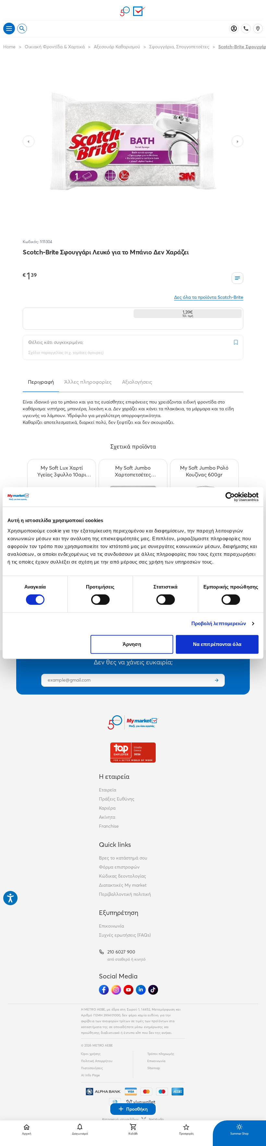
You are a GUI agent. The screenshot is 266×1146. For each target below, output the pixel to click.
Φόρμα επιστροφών (119, 867)
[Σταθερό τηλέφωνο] (246, 28)
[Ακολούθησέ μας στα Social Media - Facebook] (104, 990)
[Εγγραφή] (217, 680)
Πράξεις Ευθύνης (116, 799)
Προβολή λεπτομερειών (218, 623)
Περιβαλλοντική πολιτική (125, 894)
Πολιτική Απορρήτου (97, 1061)
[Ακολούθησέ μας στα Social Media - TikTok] (153, 990)
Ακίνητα (107, 817)
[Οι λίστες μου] (237, 278)
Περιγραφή (41, 382)
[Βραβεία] (133, 752)
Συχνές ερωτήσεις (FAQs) (125, 935)
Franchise (109, 826)
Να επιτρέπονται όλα (217, 644)
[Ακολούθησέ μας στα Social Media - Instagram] (116, 990)
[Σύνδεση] (234, 28)
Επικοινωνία (111, 926)
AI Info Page (90, 1075)
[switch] (100, 599)
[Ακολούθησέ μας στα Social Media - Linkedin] (141, 990)
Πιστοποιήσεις (92, 1068)
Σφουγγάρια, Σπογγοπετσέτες (179, 47)
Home (9, 47)
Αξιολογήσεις (137, 382)
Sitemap (153, 1068)
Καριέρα (107, 808)
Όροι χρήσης (91, 1054)
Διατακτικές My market (123, 885)
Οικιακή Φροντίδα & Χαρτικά (55, 47)
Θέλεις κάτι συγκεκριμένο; (55, 342)
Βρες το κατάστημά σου (123, 858)
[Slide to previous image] (28, 141)
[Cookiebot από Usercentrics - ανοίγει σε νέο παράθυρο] (230, 497)
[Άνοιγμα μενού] (9, 28)
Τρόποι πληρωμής (160, 1054)
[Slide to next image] (237, 141)
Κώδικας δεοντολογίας (122, 876)
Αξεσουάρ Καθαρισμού (117, 47)
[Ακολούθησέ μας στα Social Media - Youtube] (128, 990)
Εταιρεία (107, 790)
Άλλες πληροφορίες (88, 382)
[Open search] (22, 28)
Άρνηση (132, 644)
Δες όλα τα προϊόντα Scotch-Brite (208, 297)
